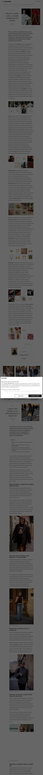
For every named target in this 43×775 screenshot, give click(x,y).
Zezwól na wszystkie (35, 395)
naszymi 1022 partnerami (9, 383)
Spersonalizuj (20, 395)
